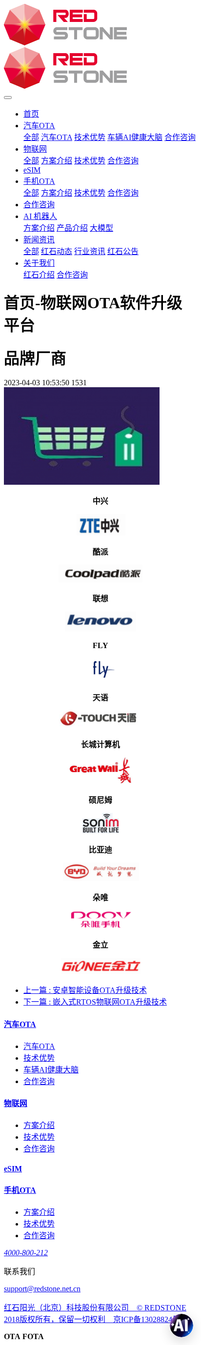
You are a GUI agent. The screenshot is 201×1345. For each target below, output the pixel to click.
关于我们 (39, 263)
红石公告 (123, 251)
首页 (31, 114)
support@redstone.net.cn (42, 1289)
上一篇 (85, 990)
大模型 (101, 228)
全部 (31, 137)
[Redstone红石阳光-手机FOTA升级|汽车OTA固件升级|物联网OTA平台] (100, 47)
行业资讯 (89, 251)
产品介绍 (72, 228)
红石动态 (56, 251)
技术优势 (89, 137)
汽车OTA (39, 125)
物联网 (35, 149)
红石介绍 (39, 275)
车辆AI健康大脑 (134, 137)
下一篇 (95, 1002)
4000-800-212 (26, 1252)
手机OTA (39, 181)
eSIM (31, 170)
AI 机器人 (40, 216)
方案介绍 (56, 161)
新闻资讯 (39, 240)
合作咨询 (180, 137)
